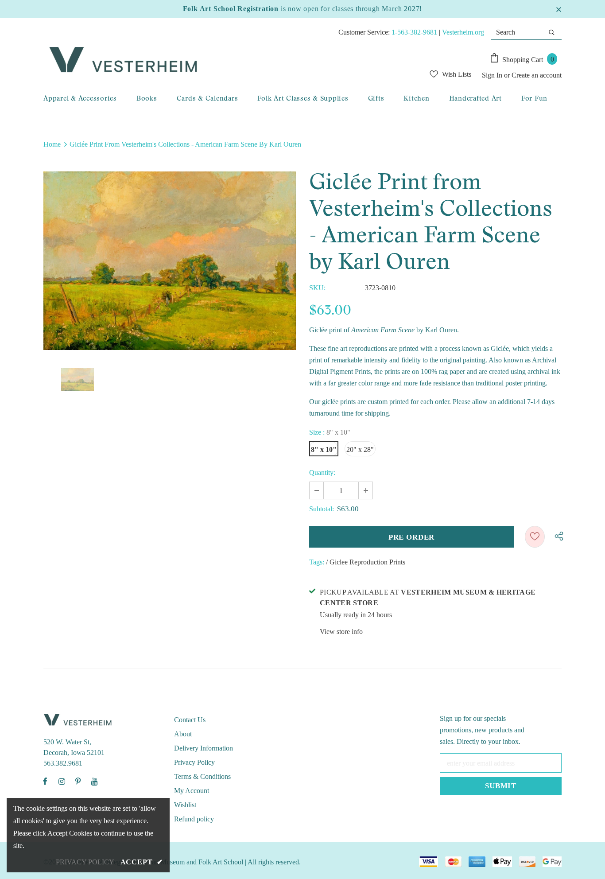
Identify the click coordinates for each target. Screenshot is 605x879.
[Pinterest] (78, 781)
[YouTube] (94, 781)
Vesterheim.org (463, 32)
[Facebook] (45, 781)
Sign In (493, 75)
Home (52, 144)
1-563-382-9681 (414, 32)
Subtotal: (321, 509)
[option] (169, 260)
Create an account (537, 75)
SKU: (317, 288)
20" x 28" (360, 449)
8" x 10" (324, 449)
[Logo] (207, 60)
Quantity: (322, 472)
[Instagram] (62, 781)
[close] (558, 8)
